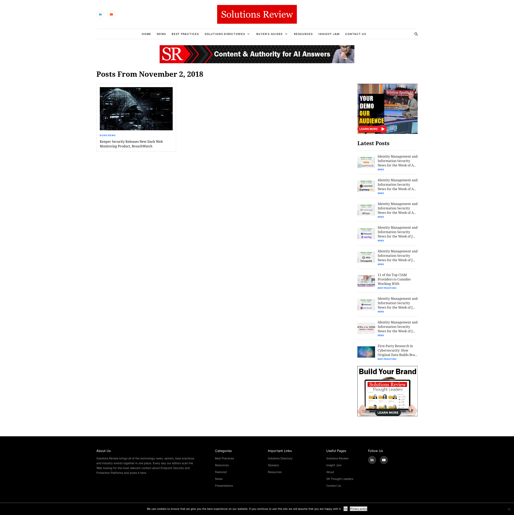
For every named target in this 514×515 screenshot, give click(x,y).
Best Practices (185, 34)
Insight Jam (329, 34)
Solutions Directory (280, 458)
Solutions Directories (225, 34)
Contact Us (355, 34)
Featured (221, 472)
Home (146, 34)
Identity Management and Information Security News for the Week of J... (398, 231)
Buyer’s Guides (269, 34)
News (161, 34)
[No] (509, 509)
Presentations (224, 485)
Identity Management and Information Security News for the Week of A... (398, 160)
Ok (345, 508)
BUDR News (108, 135)
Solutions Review (337, 458)
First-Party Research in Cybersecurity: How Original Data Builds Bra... (397, 350)
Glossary (273, 465)
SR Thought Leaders (339, 479)
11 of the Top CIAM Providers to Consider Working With (394, 279)
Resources (303, 34)
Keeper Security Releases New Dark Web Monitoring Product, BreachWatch (131, 143)
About (330, 472)
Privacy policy (358, 508)
